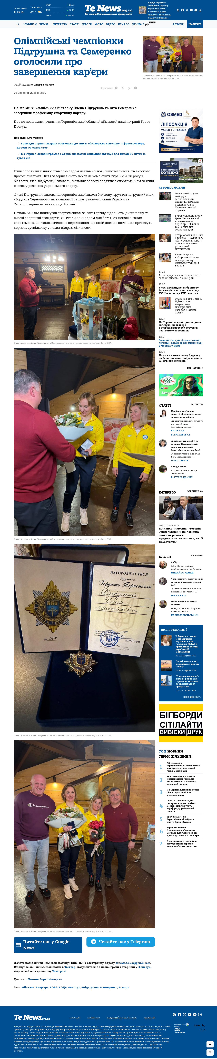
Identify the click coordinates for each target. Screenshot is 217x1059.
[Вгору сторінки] (210, 1044)
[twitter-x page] (187, 10)
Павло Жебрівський (184, 615)
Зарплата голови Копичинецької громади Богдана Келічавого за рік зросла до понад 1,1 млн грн (183, 831)
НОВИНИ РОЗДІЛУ (192, 697)
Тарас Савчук (180, 460)
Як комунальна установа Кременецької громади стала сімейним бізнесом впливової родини (181, 780)
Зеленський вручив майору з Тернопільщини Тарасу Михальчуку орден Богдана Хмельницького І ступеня (187, 202)
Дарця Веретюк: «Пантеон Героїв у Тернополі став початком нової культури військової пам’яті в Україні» (159, 10)
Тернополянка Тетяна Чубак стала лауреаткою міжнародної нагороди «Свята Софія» (188, 305)
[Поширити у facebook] (116, 88)
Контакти (93, 1017)
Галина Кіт (178, 595)
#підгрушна (90, 987)
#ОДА (63, 987)
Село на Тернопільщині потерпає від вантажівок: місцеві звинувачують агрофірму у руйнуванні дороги (181, 805)
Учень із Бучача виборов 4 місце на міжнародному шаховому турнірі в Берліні (187, 260)
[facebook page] (182, 10)
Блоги (87, 24)
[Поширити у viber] (129, 88)
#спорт (124, 987)
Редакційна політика (122, 1017)
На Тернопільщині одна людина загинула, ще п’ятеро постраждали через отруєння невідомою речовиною (180, 326)
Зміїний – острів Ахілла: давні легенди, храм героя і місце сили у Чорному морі (180, 343)
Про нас (75, 1017)
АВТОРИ (178, 24)
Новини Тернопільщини (45, 979)
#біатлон (28, 987)
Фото (99, 24)
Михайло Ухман (182, 572)
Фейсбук (144, 967)
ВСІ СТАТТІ (197, 404)
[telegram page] (195, 10)
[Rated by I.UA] (195, 1027)
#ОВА (53, 987)
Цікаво (124, 24)
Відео (110, 24)
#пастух (74, 987)
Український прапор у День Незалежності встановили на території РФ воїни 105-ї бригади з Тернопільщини (189, 222)
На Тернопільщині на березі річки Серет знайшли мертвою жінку (183, 792)
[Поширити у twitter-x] (123, 88)
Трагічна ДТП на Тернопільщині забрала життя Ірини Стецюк (180, 819)
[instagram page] (200, 10)
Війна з (143, 24)
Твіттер (69, 967)
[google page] (178, 10)
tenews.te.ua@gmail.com (133, 962)
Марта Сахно (44, 84)
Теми (43, 24)
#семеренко (108, 987)
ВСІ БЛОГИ (196, 555)
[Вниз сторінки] (210, 1052)
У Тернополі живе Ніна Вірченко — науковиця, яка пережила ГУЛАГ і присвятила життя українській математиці (189, 242)
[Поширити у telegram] (135, 88)
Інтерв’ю (60, 24)
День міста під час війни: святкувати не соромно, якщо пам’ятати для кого (182, 844)
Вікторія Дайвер (182, 477)
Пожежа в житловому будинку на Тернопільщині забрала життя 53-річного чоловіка (180, 358)
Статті (75, 24)
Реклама (149, 1017)
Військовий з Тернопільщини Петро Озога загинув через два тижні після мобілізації (183, 767)
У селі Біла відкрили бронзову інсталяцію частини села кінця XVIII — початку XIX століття (179, 290)
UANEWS (195, 24)
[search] (18, 24)
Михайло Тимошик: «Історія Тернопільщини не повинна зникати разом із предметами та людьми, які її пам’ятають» (181, 535)
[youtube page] (191, 10)
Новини (30, 24)
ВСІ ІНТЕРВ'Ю (195, 491)
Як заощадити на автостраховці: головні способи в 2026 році (179, 277)
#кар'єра (42, 987)
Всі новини (195, 368)
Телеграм (59, 971)
